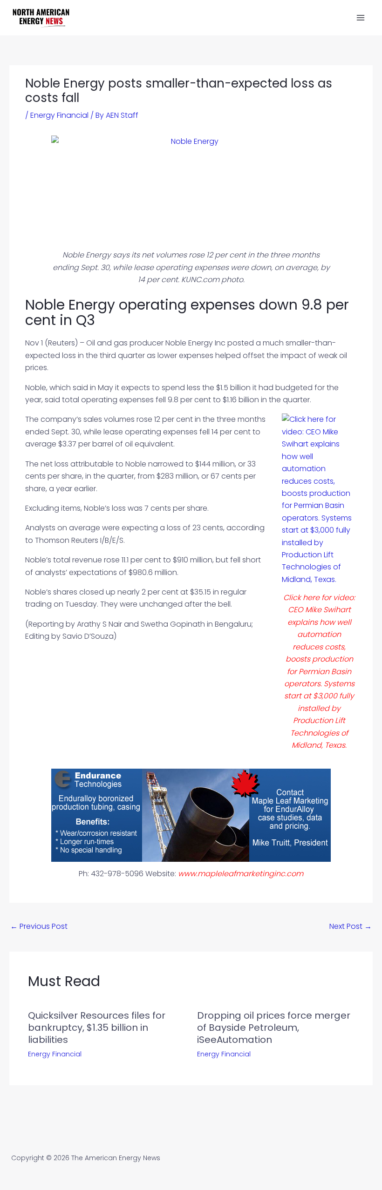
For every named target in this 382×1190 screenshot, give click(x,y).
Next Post (350, 926)
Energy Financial (59, 115)
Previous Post (39, 926)
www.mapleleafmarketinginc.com (240, 873)
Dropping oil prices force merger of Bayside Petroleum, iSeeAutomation (273, 1027)
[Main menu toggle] (360, 17)
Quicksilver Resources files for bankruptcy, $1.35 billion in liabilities (96, 1027)
